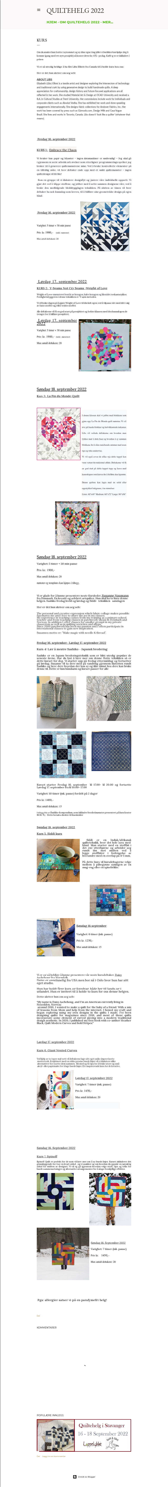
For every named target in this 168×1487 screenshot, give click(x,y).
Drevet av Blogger (86, 1477)
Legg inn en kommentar (54, 1456)
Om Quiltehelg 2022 (80, 22)
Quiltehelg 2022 (75, 10)
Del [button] (38, 1316)
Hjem (52, 22)
